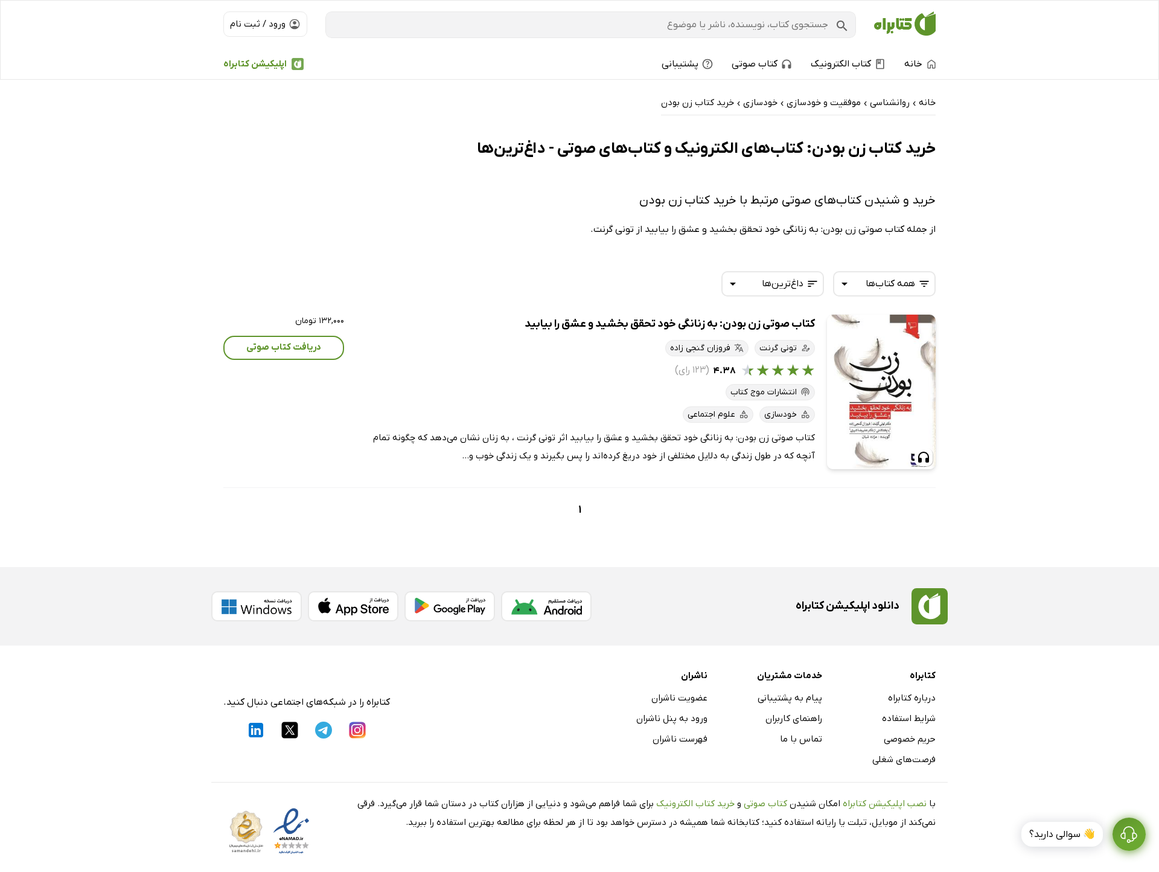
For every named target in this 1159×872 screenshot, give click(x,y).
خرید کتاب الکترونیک (695, 804)
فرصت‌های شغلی (904, 760)
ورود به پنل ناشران (671, 719)
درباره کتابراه (912, 698)
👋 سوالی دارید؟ (1062, 835)
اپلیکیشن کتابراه (255, 64)
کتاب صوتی (765, 804)
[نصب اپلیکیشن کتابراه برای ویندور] (256, 606)
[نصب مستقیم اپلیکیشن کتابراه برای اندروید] (546, 606)
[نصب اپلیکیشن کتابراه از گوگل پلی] (449, 606)
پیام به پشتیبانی (790, 698)
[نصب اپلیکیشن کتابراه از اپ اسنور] (353, 606)
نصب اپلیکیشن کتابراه (885, 804)
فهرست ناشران (680, 739)
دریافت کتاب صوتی (283, 347)
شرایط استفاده (909, 719)
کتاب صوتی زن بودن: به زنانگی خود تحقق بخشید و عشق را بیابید (670, 324)
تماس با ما (801, 739)
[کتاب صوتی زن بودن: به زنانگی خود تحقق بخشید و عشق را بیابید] (881, 392)
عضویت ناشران (679, 698)
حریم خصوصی (910, 739)
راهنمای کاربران (793, 719)
